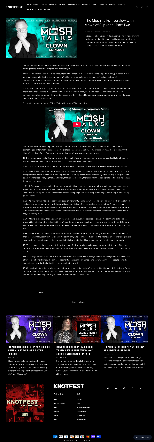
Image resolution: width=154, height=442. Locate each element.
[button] (43, 4)
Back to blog (78, 302)
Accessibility (81, 419)
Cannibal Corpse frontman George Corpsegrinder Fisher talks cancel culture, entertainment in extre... (75, 350)
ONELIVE (87, 441)
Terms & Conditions (83, 407)
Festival (56, 411)
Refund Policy (81, 415)
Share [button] (41, 292)
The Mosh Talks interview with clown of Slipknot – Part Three (124, 348)
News (55, 407)
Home (55, 399)
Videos (56, 415)
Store (55, 419)
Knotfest (73, 441)
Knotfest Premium (60, 403)
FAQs (78, 403)
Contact (79, 399)
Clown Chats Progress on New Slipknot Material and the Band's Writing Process (29, 350)
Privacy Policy (81, 411)
